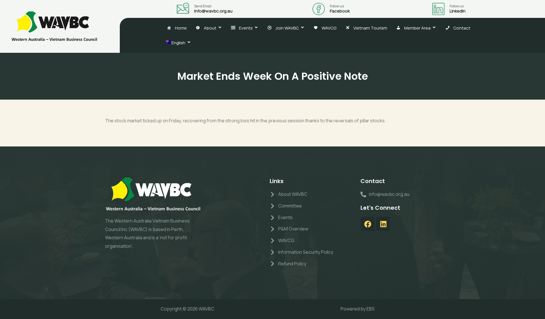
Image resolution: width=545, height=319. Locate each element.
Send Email (202, 6)
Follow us (337, 6)
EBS (370, 309)
